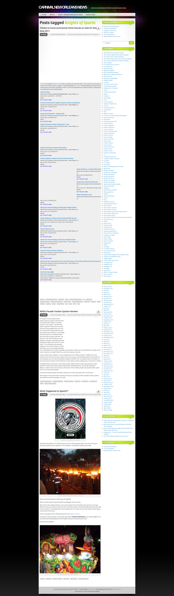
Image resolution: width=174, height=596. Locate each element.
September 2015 (108, 304)
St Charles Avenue (109, 249)
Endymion (107, 96)
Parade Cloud (108, 227)
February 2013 (108, 347)
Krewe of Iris (107, 141)
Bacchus (42, 299)
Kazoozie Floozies (109, 117)
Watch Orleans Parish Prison (112, 36)
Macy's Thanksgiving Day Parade (113, 166)
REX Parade (107, 237)
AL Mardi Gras (108, 66)
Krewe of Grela (108, 137)
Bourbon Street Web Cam (111, 27)
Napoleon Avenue (109, 202)
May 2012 (106, 355)
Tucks (74, 304)
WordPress (91, 589)
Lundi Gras (107, 164)
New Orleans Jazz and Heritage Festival (115, 211)
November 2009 (108, 400)
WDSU (41, 383)
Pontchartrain (60, 304)
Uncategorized (108, 262)
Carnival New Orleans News (63, 7)
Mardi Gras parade (87, 315)
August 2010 (107, 388)
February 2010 (108, 396)
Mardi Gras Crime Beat (110, 172)
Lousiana (106, 161)
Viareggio (106, 268)
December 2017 (108, 288)
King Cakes (107, 119)
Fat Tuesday (107, 98)
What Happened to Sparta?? (54, 390)
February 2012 (108, 361)
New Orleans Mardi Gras (111, 213)
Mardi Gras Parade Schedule (112, 184)
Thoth (70, 304)
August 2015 (107, 306)
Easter (105, 94)
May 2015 (106, 310)
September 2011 (108, 371)
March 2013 (107, 345)
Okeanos (42, 304)
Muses (98, 301)
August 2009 (107, 404)
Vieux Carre (107, 270)
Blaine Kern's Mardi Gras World (113, 74)
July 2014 (106, 324)
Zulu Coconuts (108, 274)
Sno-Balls (106, 247)
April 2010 (106, 392)
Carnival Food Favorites (111, 84)
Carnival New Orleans (80, 34)
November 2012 (108, 353)
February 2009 (108, 410)
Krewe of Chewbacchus (110, 131)
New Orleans (85, 381)
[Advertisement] (83, 53)
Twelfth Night (108, 258)
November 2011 (108, 367)
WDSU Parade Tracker (50, 383)
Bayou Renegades (109, 70)
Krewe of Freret (108, 135)
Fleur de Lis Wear (109, 32)
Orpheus (48, 304)
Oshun (54, 304)
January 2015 (107, 314)
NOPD (105, 221)
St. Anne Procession (109, 251)
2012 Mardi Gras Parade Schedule (114, 53)
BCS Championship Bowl (111, 72)
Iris (83, 299)
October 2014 (108, 318)
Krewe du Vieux (108, 123)
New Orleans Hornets (110, 209)
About (52, 15)
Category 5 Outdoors (110, 30)
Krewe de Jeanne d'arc (110, 121)
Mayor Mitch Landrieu (110, 190)
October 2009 (108, 402)
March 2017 (107, 294)
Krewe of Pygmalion (77, 301)
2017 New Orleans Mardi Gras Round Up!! (116, 436)
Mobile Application (109, 196)
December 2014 (108, 316)
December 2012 (108, 351)
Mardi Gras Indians (109, 174)
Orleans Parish (108, 225)
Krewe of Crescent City (57, 301)
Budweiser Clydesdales (110, 78)
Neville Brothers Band (110, 204)
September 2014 (108, 320)
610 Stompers (108, 63)
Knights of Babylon (58, 381)
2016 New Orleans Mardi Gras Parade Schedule (118, 59)
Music (105, 200)
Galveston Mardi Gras (110, 104)
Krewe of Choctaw (109, 133)
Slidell (105, 245)
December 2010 (108, 382)
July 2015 (106, 308)
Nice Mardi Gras (108, 219)
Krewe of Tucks (108, 151)
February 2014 (108, 328)
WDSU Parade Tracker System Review (59, 311)
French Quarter (93, 34)
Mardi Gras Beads (109, 170)
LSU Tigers (107, 162)
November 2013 (108, 333)
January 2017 (107, 298)
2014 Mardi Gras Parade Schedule (114, 57)
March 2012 (107, 359)
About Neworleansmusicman (70, 15)
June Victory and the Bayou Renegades (115, 115)
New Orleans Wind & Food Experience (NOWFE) (118, 217)
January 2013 (107, 349)
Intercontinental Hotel (75, 299)
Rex (66, 304)
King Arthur (89, 299)
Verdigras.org (108, 266)
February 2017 (108, 296)
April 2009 (106, 406)
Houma (106, 106)
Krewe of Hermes (109, 139)
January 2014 (107, 330)
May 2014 (106, 326)
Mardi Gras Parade (87, 394)
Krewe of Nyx (108, 145)
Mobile (106, 194)
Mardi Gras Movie (109, 176)
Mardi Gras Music (109, 178)
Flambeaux (49, 578)
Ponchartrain (93, 381)
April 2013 (106, 343)
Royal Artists (107, 243)
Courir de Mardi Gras (110, 92)
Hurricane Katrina (109, 108)
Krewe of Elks (67, 301)
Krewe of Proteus (109, 147)
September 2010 (108, 386)
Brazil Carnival (108, 76)
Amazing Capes (108, 68)
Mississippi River (108, 192)
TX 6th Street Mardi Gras (111, 260)
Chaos (66, 299)
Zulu (78, 304)
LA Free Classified (109, 34)
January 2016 (107, 302)
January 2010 (107, 398)
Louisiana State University (111, 158)
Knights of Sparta (44, 301)
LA (104, 155)
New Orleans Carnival (110, 208)
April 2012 (106, 357)
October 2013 (108, 335)
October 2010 (108, 384)
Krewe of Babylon (109, 125)
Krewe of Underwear (110, 153)
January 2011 (107, 380)
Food (105, 100)
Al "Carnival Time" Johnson (111, 64)
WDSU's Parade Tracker (111, 272)
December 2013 (108, 332)
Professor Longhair (109, 235)
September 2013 (108, 337)
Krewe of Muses (108, 143)
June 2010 (106, 390)
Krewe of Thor (108, 149)
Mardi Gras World (109, 186)
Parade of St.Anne (109, 229)
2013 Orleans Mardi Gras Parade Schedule (116, 55)
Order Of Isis (107, 223)
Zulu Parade (107, 276)
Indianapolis (107, 110)
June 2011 (106, 373)
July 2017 (106, 290)
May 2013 (106, 341)
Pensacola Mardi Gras (110, 231)
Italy (105, 111)
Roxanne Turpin (108, 241)
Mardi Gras (90, 15)
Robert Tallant (108, 239)
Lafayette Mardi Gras (110, 157)
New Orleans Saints (109, 215)
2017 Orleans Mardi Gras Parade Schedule (116, 61)
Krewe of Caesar (108, 129)
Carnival (70, 34)
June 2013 (106, 339)
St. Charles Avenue (83, 578)
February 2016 (108, 300)
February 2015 (108, 312)
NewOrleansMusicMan (58, 34)
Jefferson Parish (108, 113)
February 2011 (108, 379)
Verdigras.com (108, 264)
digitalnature (116, 589)
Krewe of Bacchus (109, 127)
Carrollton (61, 299)
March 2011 (107, 377)
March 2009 (107, 408)
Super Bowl (107, 253)
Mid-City (93, 301)
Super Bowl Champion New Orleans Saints (116, 255)
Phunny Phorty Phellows (111, 233)
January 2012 (107, 363)
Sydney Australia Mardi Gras (112, 256)
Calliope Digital (108, 80)
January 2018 (107, 286)
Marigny (106, 188)
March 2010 (107, 394)
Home (44, 15)
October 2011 (108, 369)
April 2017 (106, 292)
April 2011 (106, 375)
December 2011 (108, 365)
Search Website (131, 42)
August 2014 (107, 322)
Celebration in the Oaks (111, 88)
